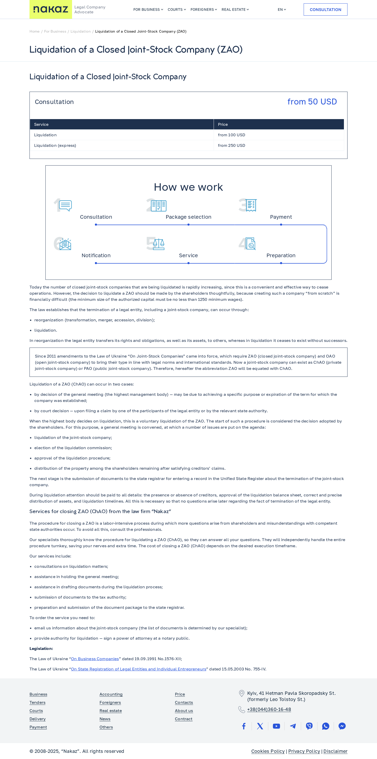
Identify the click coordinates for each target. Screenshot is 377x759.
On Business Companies (95, 658)
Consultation (325, 9)
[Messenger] (342, 726)
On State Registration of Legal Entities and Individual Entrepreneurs (138, 668)
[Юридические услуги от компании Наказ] (50, 9)
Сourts (175, 9)
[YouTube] (276, 726)
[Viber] (309, 726)
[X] (260, 726)
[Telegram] (292, 726)
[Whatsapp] (325, 726)
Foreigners (202, 9)
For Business (146, 9)
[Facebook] (243, 726)
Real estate (234, 9)
